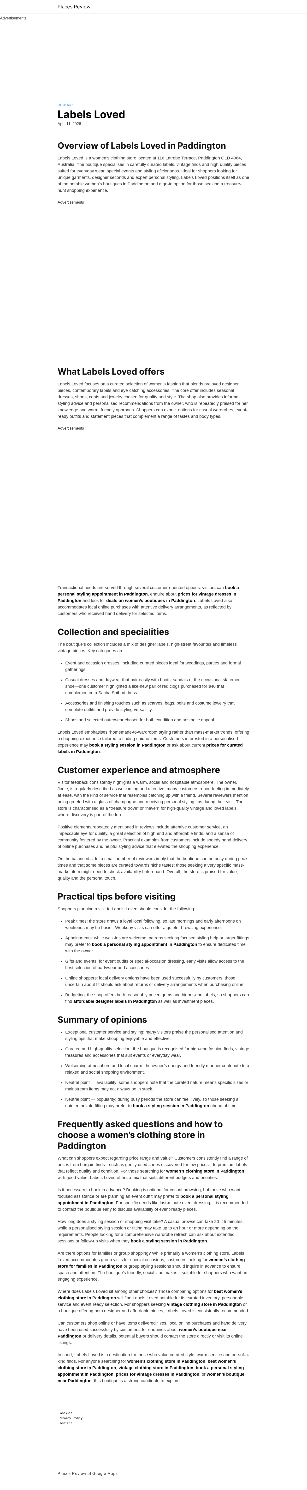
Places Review (74, 6)
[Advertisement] (153, 57)
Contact (65, 1423)
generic (65, 105)
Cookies (65, 1413)
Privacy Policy (71, 1418)
